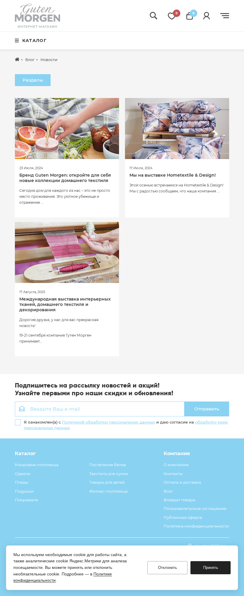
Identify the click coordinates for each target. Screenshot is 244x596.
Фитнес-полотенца (108, 491)
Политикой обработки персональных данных (108, 422)
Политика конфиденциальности (196, 526)
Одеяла (22, 473)
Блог (168, 491)
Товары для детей (107, 482)
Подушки (24, 491)
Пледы (21, 482)
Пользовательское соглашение (195, 508)
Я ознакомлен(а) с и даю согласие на (126, 425)
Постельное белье (107, 464)
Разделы (33, 80)
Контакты (173, 473)
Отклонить (167, 567)
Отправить (206, 409)
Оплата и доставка (182, 482)
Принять (210, 567)
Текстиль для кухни (108, 473)
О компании (176, 464)
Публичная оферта (183, 517)
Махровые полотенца (37, 464)
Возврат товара (179, 499)
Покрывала (26, 499)
